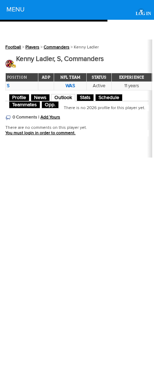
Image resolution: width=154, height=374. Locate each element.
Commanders (56, 47)
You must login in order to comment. (40, 133)
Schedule (108, 97)
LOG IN (143, 13)
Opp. (50, 105)
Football (13, 47)
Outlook (63, 97)
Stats (85, 97)
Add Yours (50, 117)
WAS (70, 86)
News (40, 97)
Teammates (24, 105)
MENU (74, 10)
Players (32, 47)
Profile (19, 97)
